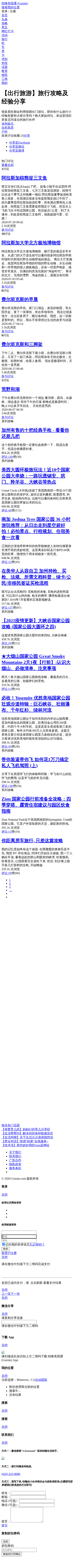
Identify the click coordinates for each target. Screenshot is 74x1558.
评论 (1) (7, 689)
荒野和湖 (11, 389)
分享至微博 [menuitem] (16, 150)
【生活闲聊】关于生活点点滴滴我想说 (27, 1137)
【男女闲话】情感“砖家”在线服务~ (25, 1141)
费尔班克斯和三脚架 (22, 344)
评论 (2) (7, 562)
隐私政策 (15, 1164)
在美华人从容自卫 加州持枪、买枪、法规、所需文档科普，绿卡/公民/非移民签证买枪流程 (36, 577)
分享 (27, 135)
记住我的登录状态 (17, 1244)
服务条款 (15, 1168)
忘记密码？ (37, 1244)
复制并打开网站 (11, 1554)
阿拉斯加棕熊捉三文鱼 (24, 177)
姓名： (6, 1493)
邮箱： (6, 1496)
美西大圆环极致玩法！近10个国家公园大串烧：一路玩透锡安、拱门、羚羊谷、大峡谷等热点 (36, 475)
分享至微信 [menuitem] (16, 146)
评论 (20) (7, 456)
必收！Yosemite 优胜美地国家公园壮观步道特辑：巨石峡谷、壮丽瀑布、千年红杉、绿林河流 (36, 703)
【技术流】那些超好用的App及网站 (25, 1145)
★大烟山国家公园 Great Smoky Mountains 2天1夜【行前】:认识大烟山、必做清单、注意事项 (36, 662)
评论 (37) (7, 607)
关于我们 (15, 1152)
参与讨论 (8, 229)
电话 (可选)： (10, 1500)
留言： (6, 1521)
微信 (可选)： (10, 1504)
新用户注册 (9, 1253)
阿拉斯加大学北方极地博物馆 (31, 242)
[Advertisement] (37, 939)
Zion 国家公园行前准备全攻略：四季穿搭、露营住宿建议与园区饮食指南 (36, 804)
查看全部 (8, 165)
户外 (5, 131)
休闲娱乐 (8, 123)
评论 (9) (7, 873)
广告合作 (15, 1160)
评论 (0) (7, 643)
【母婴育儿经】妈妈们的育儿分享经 (26, 1129)
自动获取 (41, 1379)
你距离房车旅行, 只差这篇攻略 (32, 840)
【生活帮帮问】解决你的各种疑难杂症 (27, 1133)
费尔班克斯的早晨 (20, 299)
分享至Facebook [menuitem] (19, 142)
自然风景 (8, 127)
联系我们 (15, 1156)
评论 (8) (7, 510)
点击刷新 (36, 1282)
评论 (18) (7, 786)
